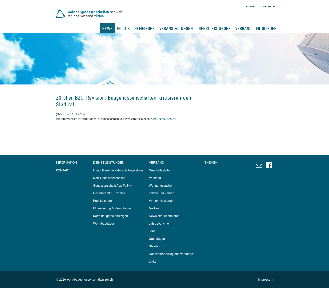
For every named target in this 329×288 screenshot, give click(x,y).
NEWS (107, 28)
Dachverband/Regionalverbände (171, 254)
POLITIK (123, 28)
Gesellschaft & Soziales (109, 193)
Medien (154, 208)
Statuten (154, 246)
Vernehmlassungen (162, 200)
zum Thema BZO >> (163, 119)
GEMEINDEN (144, 28)
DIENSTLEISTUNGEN (214, 28)
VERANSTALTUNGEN (176, 28)
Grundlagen (157, 238)
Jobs (152, 231)
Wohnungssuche (160, 185)
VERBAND (243, 28)
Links (152, 261)
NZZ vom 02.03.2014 (71, 114)
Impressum (265, 279)
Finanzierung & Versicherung (113, 208)
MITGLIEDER (266, 28)
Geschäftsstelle (159, 170)
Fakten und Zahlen (161, 193)
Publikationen (102, 200)
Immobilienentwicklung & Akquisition (118, 170)
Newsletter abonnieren (164, 216)
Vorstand (155, 178)
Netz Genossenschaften (109, 178)
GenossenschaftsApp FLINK (112, 185)
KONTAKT (63, 170)
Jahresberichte (159, 223)
